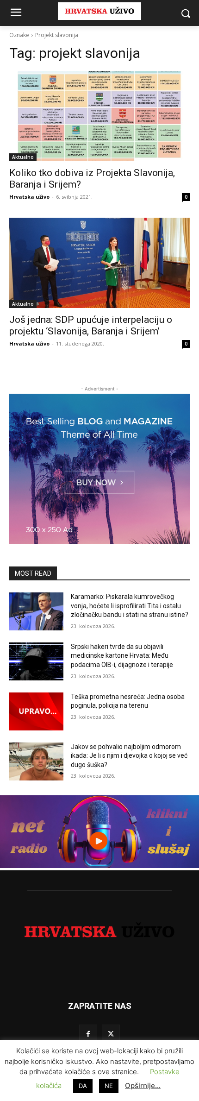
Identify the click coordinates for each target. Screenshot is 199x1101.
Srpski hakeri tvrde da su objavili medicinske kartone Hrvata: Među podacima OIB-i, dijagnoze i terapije (122, 655)
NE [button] (109, 1085)
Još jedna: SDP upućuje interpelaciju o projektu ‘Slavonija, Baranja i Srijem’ (90, 325)
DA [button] (83, 1085)
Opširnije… (143, 1085)
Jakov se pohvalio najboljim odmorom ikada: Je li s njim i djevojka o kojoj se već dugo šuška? (129, 755)
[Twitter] (111, 1034)
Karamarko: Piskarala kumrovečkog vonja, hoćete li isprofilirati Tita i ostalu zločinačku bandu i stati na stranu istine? (129, 605)
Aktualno (23, 157)
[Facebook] (88, 1034)
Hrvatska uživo (29, 196)
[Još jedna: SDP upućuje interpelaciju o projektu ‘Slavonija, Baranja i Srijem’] (99, 263)
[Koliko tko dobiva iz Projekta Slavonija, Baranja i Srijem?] (99, 116)
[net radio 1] (99, 865)
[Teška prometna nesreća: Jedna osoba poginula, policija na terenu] (36, 711)
